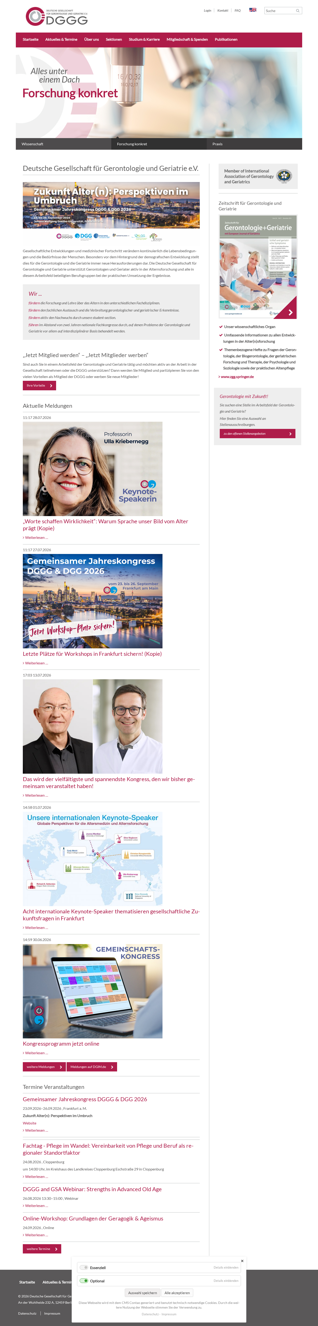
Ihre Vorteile (36, 385)
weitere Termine (38, 1249)
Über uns (91, 39)
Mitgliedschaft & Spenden (187, 39)
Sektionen (114, 39)
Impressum (52, 1313)
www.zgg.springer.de (237, 376)
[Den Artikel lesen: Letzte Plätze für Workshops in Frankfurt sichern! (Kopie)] (92, 647)
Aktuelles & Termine (61, 39)
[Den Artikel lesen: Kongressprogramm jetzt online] (92, 1037)
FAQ (237, 10)
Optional (97, 1281)
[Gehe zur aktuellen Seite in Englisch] (252, 10)
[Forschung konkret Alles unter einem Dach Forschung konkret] (159, 148)
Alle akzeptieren (177, 1293)
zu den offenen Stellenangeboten (244, 433)
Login (207, 10)
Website (29, 1123)
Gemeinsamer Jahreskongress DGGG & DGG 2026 (85, 1099)
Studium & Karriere (144, 39)
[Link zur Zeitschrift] (258, 267)
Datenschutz (27, 1313)
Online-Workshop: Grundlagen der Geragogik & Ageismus (93, 1218)
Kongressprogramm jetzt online (61, 1043)
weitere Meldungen (41, 1067)
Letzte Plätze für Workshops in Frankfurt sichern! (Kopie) (92, 653)
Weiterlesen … (36, 537)
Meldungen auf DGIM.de (88, 1067)
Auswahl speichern (142, 1293)
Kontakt (222, 10)
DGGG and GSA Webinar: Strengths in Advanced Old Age (92, 1189)
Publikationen (226, 39)
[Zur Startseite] (57, 24)
